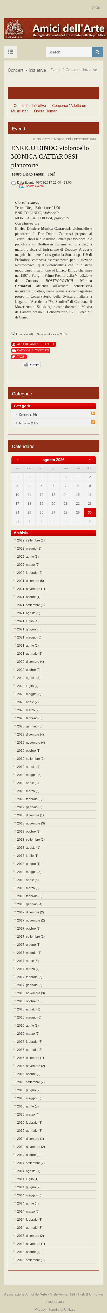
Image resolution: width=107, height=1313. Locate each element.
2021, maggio (29, 637)
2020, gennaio (29, 726)
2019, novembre (31, 742)
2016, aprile (28, 1025)
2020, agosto (28, 678)
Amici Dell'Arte (42, 344)
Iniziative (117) (28, 423)
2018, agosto (28, 848)
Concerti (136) (28, 415)
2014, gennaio (29, 1228)
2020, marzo (28, 710)
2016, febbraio (29, 1042)
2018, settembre (31, 839)
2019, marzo (28, 791)
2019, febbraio (29, 799)
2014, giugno (29, 1187)
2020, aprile (28, 702)
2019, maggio (29, 775)
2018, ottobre (29, 831)
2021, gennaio (29, 653)
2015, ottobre (29, 1074)
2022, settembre (31, 540)
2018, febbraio (29, 896)
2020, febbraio (29, 718)
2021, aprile (28, 645)
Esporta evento (34, 186)
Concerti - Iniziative (81, 69)
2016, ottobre (29, 1001)
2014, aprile (28, 1203)
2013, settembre (31, 1260)
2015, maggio (29, 1098)
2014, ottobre (29, 1155)
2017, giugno (29, 945)
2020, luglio (27, 686)
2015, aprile (28, 1106)
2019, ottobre (29, 750)
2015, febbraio (29, 1122)
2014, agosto (28, 1171)
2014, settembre (31, 1163)
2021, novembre (31, 589)
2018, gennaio (29, 904)
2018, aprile (28, 880)
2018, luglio (27, 856)
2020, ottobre (29, 670)
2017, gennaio (29, 985)
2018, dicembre (30, 815)
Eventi (55, 69)
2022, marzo (28, 565)
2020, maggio (29, 694)
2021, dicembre (30, 581)
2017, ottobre (29, 928)
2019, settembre (31, 759)
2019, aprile (28, 783)
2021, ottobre (29, 597)
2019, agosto (28, 767)
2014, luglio (27, 1179)
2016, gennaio (29, 1050)
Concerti (42, 350)
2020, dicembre (30, 662)
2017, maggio (29, 953)
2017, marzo (28, 969)
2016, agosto (28, 1009)
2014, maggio (29, 1195)
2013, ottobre (29, 1252)
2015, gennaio (29, 1131)
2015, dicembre (30, 1058)
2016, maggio (29, 1017)
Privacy (40, 1309)
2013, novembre (31, 1244)
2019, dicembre (30, 734)
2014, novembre (31, 1147)
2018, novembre (31, 823)
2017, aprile (28, 961)
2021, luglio (27, 621)
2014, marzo (28, 1211)
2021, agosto (28, 613)
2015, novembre (31, 1066)
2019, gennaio (29, 807)
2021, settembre (31, 605)
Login (95, 7)
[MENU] (10, 52)
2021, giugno (29, 629)
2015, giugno (29, 1090)
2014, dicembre (30, 1139)
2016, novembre (31, 993)
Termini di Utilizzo (62, 1309)
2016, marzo (28, 1033)
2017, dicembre (30, 912)
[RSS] (93, 413)
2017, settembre (31, 936)
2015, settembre (31, 1082)
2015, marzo (28, 1114)
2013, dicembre (30, 1236)
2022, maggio (29, 548)
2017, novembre (31, 920)
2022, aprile (28, 556)
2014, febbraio (29, 1219)
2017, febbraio (29, 977)
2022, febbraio (29, 573)
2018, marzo (28, 888)
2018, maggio (29, 872)
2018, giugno (29, 864)
